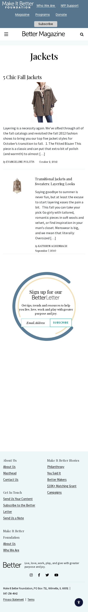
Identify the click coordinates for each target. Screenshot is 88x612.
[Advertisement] (44, 407)
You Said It (54, 473)
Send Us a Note (13, 518)
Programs (42, 14)
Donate (61, 14)
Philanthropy (55, 467)
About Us (9, 467)
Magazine (22, 14)
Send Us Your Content (18, 499)
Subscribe (60, 322)
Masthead (9, 473)
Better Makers (57, 479)
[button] (6, 34)
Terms (31, 599)
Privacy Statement (13, 599)
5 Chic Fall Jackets (22, 77)
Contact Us (10, 479)
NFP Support (70, 5)
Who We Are (11, 550)
